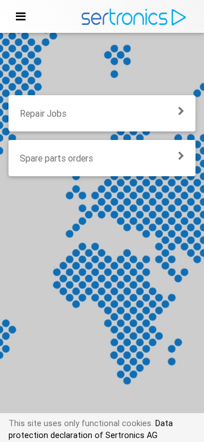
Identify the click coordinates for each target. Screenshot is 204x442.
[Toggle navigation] (20, 16)
